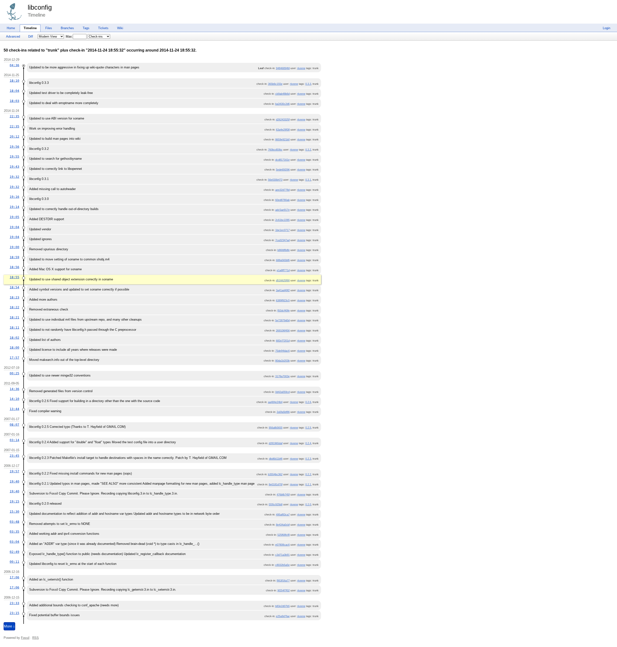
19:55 (14, 156)
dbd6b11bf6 (275, 458)
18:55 (14, 277)
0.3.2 (308, 149)
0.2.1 (308, 484)
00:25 (14, 373)
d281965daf (275, 443)
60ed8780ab (282, 199)
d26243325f (283, 119)
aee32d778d (282, 189)
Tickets (103, 28)
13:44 (14, 409)
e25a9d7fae (283, 616)
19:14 (14, 207)
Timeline (30, 28)
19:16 (14, 196)
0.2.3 (308, 458)
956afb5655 (275, 427)
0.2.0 (308, 504)
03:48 (14, 521)
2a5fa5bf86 (283, 411)
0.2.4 (308, 443)
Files (48, 28)
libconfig (40, 7)
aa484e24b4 (275, 402)
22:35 (14, 116)
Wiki (120, 28)
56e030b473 (275, 179)
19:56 (14, 146)
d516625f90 (283, 280)
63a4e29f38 (283, 129)
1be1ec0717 (282, 230)
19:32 (14, 176)
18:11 (14, 327)
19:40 (14, 481)
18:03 (14, 101)
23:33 (14, 603)
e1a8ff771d (283, 270)
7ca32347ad (282, 240)
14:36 (14, 389)
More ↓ (9, 626)
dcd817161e (282, 159)
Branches (67, 28)
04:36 (14, 65)
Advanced (13, 36)
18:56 (14, 267)
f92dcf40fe (283, 310)
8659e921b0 (282, 139)
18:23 (14, 297)
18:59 (14, 257)
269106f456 (283, 330)
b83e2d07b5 (282, 606)
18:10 (14, 80)
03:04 (14, 541)
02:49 (14, 552)
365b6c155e (275, 83)
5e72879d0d (282, 320)
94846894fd (283, 68)
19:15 (14, 501)
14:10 (14, 399)
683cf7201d (283, 340)
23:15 (14, 613)
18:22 (14, 307)
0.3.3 (308, 83)
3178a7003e (282, 376)
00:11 (14, 561)
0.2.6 (308, 402)
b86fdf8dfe (283, 250)
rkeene (301, 68)
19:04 (14, 227)
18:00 (14, 347)
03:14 (14, 440)
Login (606, 28)
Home (11, 28)
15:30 (14, 511)
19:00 (14, 247)
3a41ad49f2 (283, 290)
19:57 (14, 471)
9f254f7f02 (283, 590)
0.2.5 (308, 427)
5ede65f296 (283, 169)
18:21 (14, 317)
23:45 (14, 455)
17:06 (14, 577)
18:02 (14, 337)
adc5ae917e (282, 209)
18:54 (14, 287)
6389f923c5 (283, 300)
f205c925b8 (275, 504)
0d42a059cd (282, 391)
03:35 (14, 531)
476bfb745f (283, 494)
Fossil (25, 638)
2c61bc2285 (282, 219)
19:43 (14, 166)
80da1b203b (282, 360)
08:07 (14, 424)
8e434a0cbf (283, 524)
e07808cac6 (282, 544)
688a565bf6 (283, 260)
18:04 (14, 90)
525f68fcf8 (283, 534)
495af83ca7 (283, 514)
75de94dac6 (282, 350)
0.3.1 (308, 179)
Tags (86, 28)
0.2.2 (308, 474)
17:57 (14, 357)
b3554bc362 (275, 474)
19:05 (14, 217)
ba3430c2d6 (282, 103)
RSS (35, 638)
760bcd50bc (275, 149)
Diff (30, 36)
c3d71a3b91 (282, 554)
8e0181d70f (275, 484)
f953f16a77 (283, 580)
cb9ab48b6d (282, 93)
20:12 (14, 136)
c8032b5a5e (282, 564)
